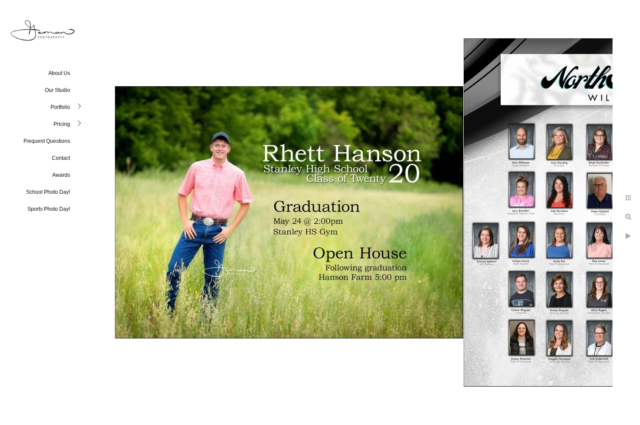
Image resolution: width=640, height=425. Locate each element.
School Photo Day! (48, 192)
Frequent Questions (47, 141)
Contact (61, 158)
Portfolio (60, 107)
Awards (61, 175)
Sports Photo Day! (48, 209)
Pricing (62, 124)
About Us (59, 73)
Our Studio (57, 90)
